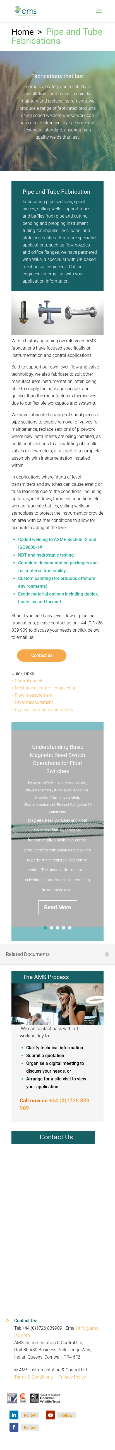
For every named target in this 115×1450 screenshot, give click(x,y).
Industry (41, 797)
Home (22, 32)
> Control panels (27, 680)
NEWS (81, 783)
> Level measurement (32, 702)
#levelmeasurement (39, 805)
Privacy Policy (72, 1377)
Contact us (41, 655)
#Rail (53, 797)
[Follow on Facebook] (13, 1427)
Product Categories (72, 805)
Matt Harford (43, 783)
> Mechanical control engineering (43, 688)
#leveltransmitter (39, 790)
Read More (57, 907)
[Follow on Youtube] (50, 1415)
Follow (30, 1415)
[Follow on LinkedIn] (13, 1415)
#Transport (62, 790)
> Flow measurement (31, 695)
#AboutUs (81, 790)
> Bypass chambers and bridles (42, 709)
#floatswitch (69, 797)
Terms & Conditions (33, 1377)
